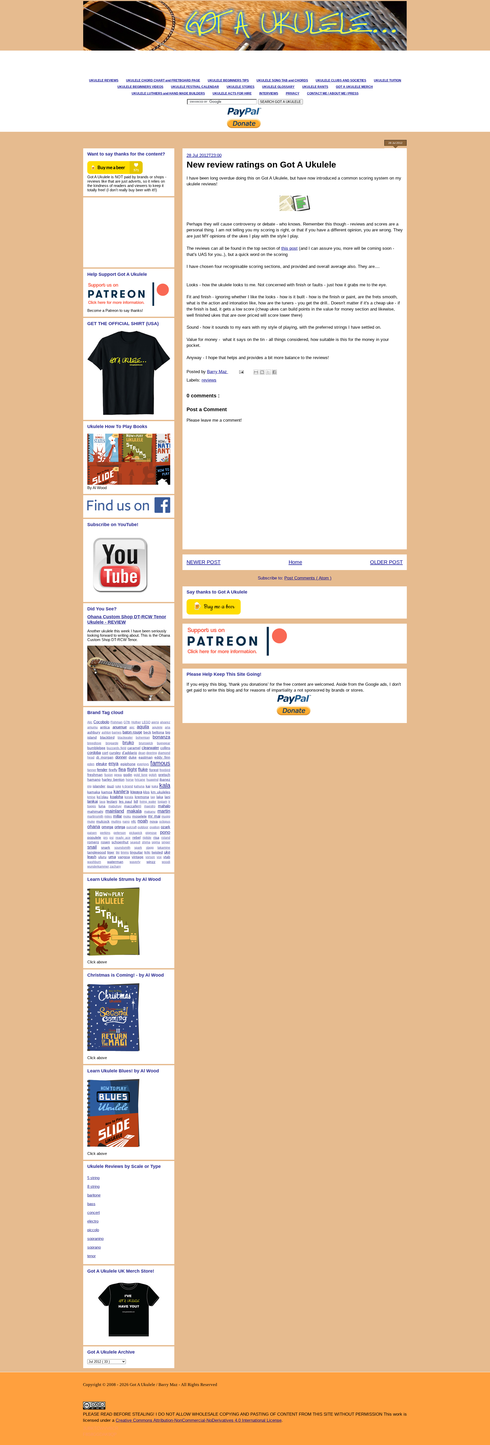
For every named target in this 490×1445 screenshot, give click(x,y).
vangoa (124, 857)
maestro (149, 806)
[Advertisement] (174, 62)
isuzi (110, 786)
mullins (116, 821)
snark (105, 847)
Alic (89, 722)
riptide (147, 837)
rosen (105, 842)
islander (99, 786)
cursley (115, 753)
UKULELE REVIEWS (103, 80)
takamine (163, 847)
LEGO (146, 722)
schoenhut (120, 842)
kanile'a (121, 791)
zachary (115, 866)
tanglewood (96, 852)
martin (163, 811)
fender (102, 769)
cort (105, 753)
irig (89, 786)
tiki (118, 852)
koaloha (116, 797)
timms (125, 852)
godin (127, 775)
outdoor (143, 827)
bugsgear (163, 743)
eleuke (101, 764)
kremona (142, 797)
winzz (150, 862)
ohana (93, 826)
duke (133, 757)
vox (159, 857)
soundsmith (122, 847)
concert (93, 1212)
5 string (93, 1178)
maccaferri (132, 806)
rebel (136, 837)
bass (91, 1204)
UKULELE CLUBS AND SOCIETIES (341, 80)
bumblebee (96, 748)
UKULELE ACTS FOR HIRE (232, 93)
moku (127, 816)
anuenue (120, 727)
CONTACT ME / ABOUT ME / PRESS (333, 93)
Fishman (116, 722)
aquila (143, 726)
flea (122, 769)
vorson (150, 857)
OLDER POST (386, 562)
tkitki (147, 852)
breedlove (94, 743)
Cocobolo (101, 722)
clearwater (150, 747)
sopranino (95, 1238)
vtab (166, 857)
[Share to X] (268, 372)
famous (160, 763)
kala (164, 785)
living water (148, 801)
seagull (135, 842)
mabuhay (114, 806)
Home (295, 562)
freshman (95, 775)
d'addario (129, 753)
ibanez (165, 779)
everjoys (143, 764)
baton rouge (132, 732)
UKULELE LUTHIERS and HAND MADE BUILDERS (168, 93)
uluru (102, 857)
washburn (94, 862)
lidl (136, 801)
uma (112, 857)
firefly (113, 770)
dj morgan (105, 757)
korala (129, 797)
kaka (155, 786)
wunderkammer (98, 866)
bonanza (161, 737)
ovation (155, 827)
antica (105, 727)
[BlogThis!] (262, 372)
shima (146, 842)
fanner (91, 770)
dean (141, 753)
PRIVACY (292, 93)
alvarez (165, 722)
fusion (108, 775)
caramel (133, 748)
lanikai (92, 801)
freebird (165, 770)
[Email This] (256, 372)
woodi (166, 862)
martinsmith (95, 816)
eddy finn (162, 757)
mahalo (164, 806)
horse (130, 779)
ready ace (123, 837)
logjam (162, 801)
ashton (106, 732)
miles (108, 816)
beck (147, 732)
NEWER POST (203, 562)
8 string (93, 1186)
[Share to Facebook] (274, 372)
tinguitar (136, 852)
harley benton (113, 779)
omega (107, 827)
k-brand (127, 786)
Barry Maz (217, 371)
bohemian (143, 737)
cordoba (94, 752)
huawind (152, 779)
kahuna (139, 786)
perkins (105, 833)
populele (94, 837)
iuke (118, 786)
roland (165, 837)
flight (132, 769)
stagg (150, 847)
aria (167, 727)
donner (121, 757)
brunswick (146, 743)
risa (156, 837)
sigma (156, 842)
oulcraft (131, 827)
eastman (146, 757)
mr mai (154, 816)
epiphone (128, 764)
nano (126, 821)
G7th (127, 722)
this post (289, 248)
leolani (112, 801)
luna (102, 806)
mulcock (102, 821)
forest (153, 770)
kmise (91, 797)
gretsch (164, 775)
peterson (120, 833)
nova (154, 821)
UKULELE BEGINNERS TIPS (228, 80)
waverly (135, 862)
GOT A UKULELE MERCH (354, 87)
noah (143, 821)
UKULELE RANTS (315, 87)
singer (166, 842)
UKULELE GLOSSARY (278, 87)
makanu (149, 811)
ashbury (93, 732)
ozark (165, 827)
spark (138, 847)
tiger (110, 852)
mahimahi (95, 811)
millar (117, 816)
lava (102, 801)
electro (93, 1221)
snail (92, 847)
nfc (133, 821)
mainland (114, 811)
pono (165, 832)
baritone (94, 1195)
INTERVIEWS (268, 93)
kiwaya (136, 792)
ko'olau (102, 797)
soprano (94, 1247)
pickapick (135, 833)
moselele (139, 816)
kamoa (106, 792)
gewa (118, 775)
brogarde (112, 743)
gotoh (153, 775)
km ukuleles (160, 792)
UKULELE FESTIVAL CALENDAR (195, 87)
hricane (140, 779)
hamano (94, 779)
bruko (128, 742)
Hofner (136, 722)
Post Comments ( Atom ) (308, 578)
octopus (164, 821)
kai (148, 786)
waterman (115, 862)
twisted (157, 852)
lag (153, 797)
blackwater (125, 737)
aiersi (155, 722)
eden (90, 764)
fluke (143, 769)
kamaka (93, 792)
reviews (209, 380)
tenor (91, 1256)
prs (105, 837)
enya (113, 763)
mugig (166, 816)
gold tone (141, 775)
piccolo (93, 1230)
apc (131, 727)
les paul (125, 801)
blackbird (107, 737)
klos (146, 792)
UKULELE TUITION (387, 80)
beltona (158, 732)
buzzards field (116, 748)
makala (134, 811)
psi (111, 837)
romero (93, 842)
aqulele (157, 727)
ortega (120, 827)
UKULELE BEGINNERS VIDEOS (140, 87)
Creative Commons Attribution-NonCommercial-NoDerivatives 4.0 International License (198, 1420)
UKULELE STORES (240, 87)
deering (151, 753)
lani (167, 797)
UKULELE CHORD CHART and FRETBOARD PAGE (163, 80)
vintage (137, 857)
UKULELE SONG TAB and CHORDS (282, 80)
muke (91, 821)
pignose (151, 833)
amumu (92, 727)
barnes (116, 732)
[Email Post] (241, 371)
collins (165, 748)
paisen (92, 833)
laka (159, 797)
